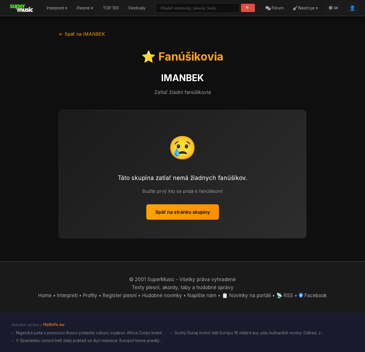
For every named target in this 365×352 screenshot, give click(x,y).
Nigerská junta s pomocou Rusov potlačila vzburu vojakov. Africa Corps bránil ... (90, 332)
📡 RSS (284, 295)
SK (336, 8)
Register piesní (120, 295)
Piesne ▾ (85, 8)
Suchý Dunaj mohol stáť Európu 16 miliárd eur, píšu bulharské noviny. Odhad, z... (248, 332)
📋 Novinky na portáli (246, 295)
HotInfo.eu (53, 324)
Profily (90, 295)
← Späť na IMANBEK (82, 34)
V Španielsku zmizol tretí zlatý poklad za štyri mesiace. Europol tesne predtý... (88, 340)
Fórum (277, 8)
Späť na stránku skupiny (182, 212)
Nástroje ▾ (307, 8)
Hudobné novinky (162, 295)
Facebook (315, 295)
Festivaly (137, 8)
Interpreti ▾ (57, 8)
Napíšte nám (201, 295)
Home (45, 295)
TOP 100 (111, 8)
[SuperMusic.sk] (21, 8)
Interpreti (67, 295)
